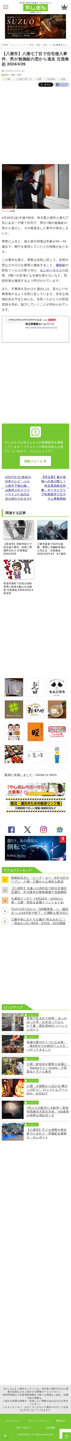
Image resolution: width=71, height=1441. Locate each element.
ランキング (64, 7)
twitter (27, 829)
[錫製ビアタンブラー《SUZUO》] (35, 26)
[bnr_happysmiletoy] (57, 740)
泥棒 (40, 79)
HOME (5, 44)
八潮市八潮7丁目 (24, 79)
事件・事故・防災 (38, 44)
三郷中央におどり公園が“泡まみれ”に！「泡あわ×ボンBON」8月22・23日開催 (38, 921)
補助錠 (60, 265)
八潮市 (8, 79)
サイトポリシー (14, 1420)
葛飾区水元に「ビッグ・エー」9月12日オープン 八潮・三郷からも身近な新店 (40, 879)
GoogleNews (59, 829)
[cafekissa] (57, 762)
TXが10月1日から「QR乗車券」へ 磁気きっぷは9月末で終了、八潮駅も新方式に (39, 911)
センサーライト (51, 270)
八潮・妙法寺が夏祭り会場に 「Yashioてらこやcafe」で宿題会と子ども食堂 (48, 1067)
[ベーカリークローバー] (14, 717)
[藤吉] (14, 762)
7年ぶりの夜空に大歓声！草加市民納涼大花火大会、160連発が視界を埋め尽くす (48, 1111)
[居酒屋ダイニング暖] (35, 740)
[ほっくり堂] (14, 740)
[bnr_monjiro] (57, 695)
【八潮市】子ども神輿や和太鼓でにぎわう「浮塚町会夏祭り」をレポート (47, 1133)
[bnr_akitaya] (35, 717)
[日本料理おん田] (35, 695)
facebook (11, 829)
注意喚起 (51, 79)
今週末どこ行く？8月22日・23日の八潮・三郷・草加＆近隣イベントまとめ (37, 900)
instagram (43, 829)
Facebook (61, 84)
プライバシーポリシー (39, 1420)
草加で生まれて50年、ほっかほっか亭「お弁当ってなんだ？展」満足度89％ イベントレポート (47, 1023)
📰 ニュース (19, 44)
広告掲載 (50, 1427)
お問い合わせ (23, 1427)
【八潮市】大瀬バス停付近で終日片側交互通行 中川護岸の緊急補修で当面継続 (39, 890)
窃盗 (63, 79)
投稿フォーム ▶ (35, 461)
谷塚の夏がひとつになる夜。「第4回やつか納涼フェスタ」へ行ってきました (48, 1046)
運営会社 (60, 1420)
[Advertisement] (35, 128)
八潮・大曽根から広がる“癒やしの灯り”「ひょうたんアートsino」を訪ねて (47, 1089)
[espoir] (57, 717)
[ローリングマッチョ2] (35, 859)
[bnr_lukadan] (35, 762)
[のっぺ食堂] (14, 695)
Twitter (45, 84)
